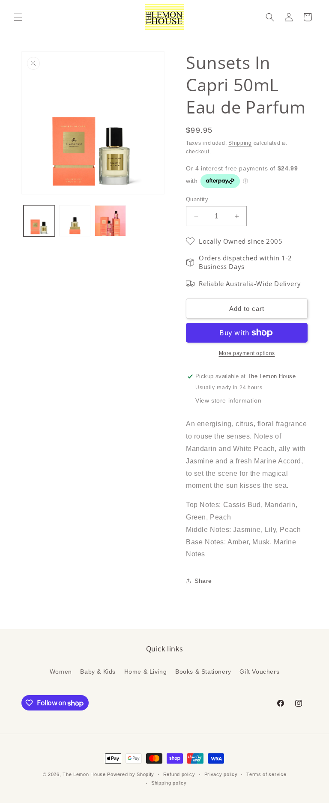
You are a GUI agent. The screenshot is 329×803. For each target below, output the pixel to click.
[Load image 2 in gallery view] (74, 220)
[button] (18, 17)
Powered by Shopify (130, 774)
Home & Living (145, 671)
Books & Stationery (203, 671)
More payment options (247, 353)
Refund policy (179, 774)
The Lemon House (84, 774)
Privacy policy (221, 774)
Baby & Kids (98, 671)
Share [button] (203, 580)
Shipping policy (169, 782)
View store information (228, 400)
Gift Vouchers (259, 671)
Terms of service (266, 774)
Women (61, 671)
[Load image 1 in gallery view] (39, 220)
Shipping (240, 143)
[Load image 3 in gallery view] (110, 220)
